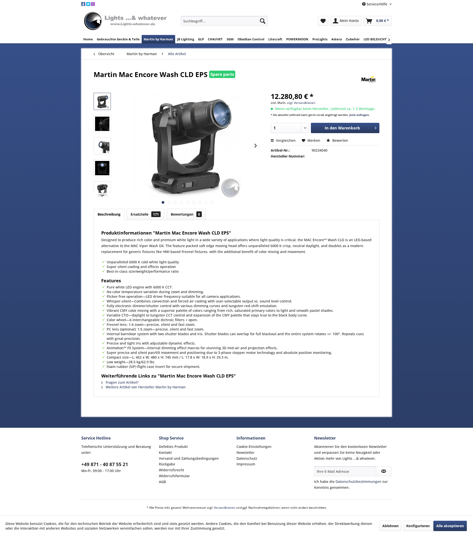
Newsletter (245, 452)
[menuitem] (224, 21)
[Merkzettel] (323, 21)
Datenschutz (246, 458)
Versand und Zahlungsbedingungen (189, 458)
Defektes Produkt (173, 446)
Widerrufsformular (174, 475)
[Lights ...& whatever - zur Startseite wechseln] (126, 21)
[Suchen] (262, 21)
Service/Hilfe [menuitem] (377, 4)
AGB (162, 481)
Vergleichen (285, 140)
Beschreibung (109, 214)
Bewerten (339, 140)
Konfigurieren (418, 525)
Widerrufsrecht (171, 470)
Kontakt (165, 452)
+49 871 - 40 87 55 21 (104, 464)
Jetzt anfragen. (359, 115)
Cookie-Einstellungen (253, 446)
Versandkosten (224, 507)
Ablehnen (390, 525)
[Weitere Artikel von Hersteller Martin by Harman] (368, 79)
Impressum (245, 464)
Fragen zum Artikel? (121, 382)
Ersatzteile (145, 214)
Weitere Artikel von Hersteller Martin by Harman (145, 387)
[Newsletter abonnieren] (383, 471)
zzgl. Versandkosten (301, 103)
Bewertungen (185, 214)
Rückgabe (167, 464)
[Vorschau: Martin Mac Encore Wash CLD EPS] (102, 101)
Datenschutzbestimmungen (358, 481)
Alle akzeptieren (450, 525)
